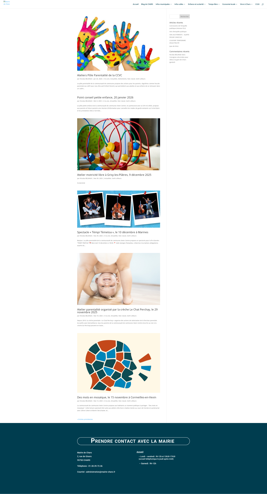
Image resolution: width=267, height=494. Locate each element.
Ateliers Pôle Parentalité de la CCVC (99, 75)
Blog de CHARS (147, 4)
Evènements (122, 79)
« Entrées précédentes (85, 419)
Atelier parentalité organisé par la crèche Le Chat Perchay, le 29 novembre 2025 (117, 311)
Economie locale (228, 4)
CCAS (257, 4)
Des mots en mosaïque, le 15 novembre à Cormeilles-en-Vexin (116, 397)
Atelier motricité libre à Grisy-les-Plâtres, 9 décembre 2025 (114, 175)
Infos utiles (178, 4)
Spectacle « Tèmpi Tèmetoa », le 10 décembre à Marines (112, 232)
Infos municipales (163, 4)
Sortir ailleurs (140, 79)
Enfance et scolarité (196, 4)
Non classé (131, 79)
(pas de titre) (173, 46)
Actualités (113, 79)
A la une (107, 79)
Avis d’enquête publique (177, 32)
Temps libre (213, 4)
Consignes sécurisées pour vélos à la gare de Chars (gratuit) (178, 59)
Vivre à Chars (245, 4)
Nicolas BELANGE (86, 79)
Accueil (136, 4)
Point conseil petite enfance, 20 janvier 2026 (105, 97)
